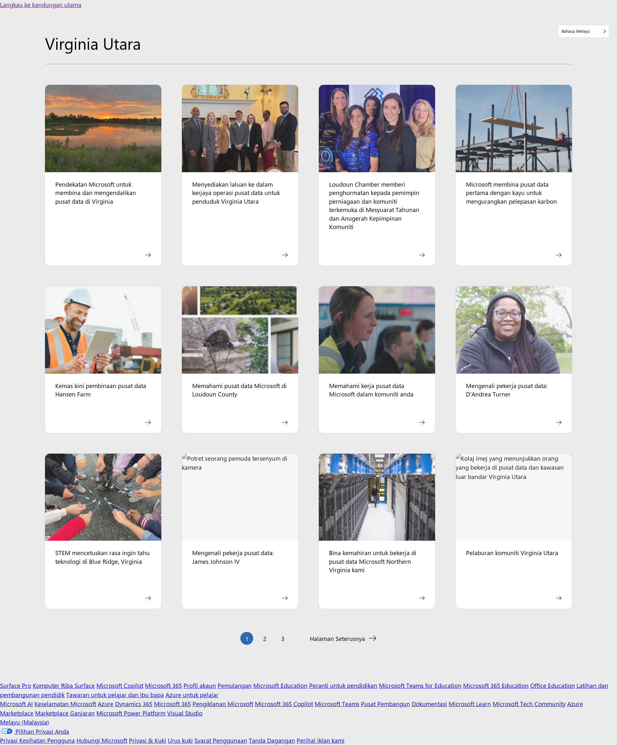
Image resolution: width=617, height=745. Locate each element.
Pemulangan (235, 685)
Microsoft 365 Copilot (284, 703)
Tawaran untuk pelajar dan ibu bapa (115, 694)
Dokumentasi (429, 703)
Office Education (552, 685)
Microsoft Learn (470, 703)
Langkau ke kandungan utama (40, 4)
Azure (105, 703)
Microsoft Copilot (119, 685)
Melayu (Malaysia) (24, 722)
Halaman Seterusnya (337, 638)
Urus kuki (180, 740)
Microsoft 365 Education (496, 685)
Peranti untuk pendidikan (343, 685)
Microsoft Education (280, 685)
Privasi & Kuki (147, 740)
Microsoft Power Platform (130, 713)
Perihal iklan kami (320, 740)
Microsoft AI (16, 703)
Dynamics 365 (133, 703)
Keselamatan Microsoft (65, 703)
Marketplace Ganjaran (65, 713)
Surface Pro (15, 685)
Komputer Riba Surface (64, 685)
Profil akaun (199, 685)
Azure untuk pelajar (192, 694)
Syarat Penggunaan (220, 740)
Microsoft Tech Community (529, 703)
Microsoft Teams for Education (420, 685)
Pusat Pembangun (385, 703)
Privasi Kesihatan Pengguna (37, 740)
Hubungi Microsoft (101, 740)
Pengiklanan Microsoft (222, 703)
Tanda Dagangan (272, 740)
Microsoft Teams (337, 703)
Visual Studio (184, 713)
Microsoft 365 (163, 685)
